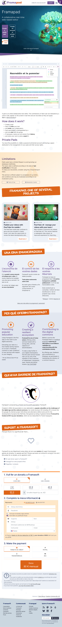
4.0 (53, 596)
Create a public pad (4, 31)
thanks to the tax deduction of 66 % (23, 535)
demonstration (11, 117)
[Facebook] (51, 611)
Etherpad (45, 299)
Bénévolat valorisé (20, 611)
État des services (7, 613)
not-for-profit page (35, 584)
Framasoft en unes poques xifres (16, 461)
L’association (6, 606)
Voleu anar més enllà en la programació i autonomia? (31, 303)
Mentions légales (33, 609)
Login (50, 3)
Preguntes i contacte (12, 464)
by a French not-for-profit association (27, 405)
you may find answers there (26, 585)
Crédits (31, 613)
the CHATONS (31, 364)
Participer (18, 609)
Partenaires (19, 613)
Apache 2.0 (57, 299)
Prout (4, 614)
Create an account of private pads (12, 31)
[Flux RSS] (43, 608)
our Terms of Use (9, 357)
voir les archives (50, 623)
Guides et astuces (33, 608)
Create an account (39, 3)
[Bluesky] (43, 611)
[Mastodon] (47, 608)
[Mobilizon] (55, 608)
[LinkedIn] (47, 611)
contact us (41, 577)
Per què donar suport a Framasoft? (16, 459)
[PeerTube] (51, 608)
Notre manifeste (7, 608)
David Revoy (41, 596)
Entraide (31, 606)
